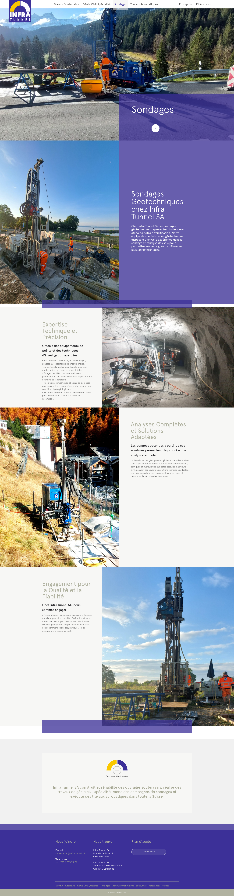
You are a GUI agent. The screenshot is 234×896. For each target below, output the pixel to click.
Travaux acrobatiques (144, 4)
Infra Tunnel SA (120, 893)
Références (203, 4)
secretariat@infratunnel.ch (70, 853)
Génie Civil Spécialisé (96, 4)
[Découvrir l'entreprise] (117, 770)
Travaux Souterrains (66, 4)
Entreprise (185, 4)
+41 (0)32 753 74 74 (66, 862)
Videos (165, 885)
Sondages (120, 4)
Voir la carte (149, 851)
